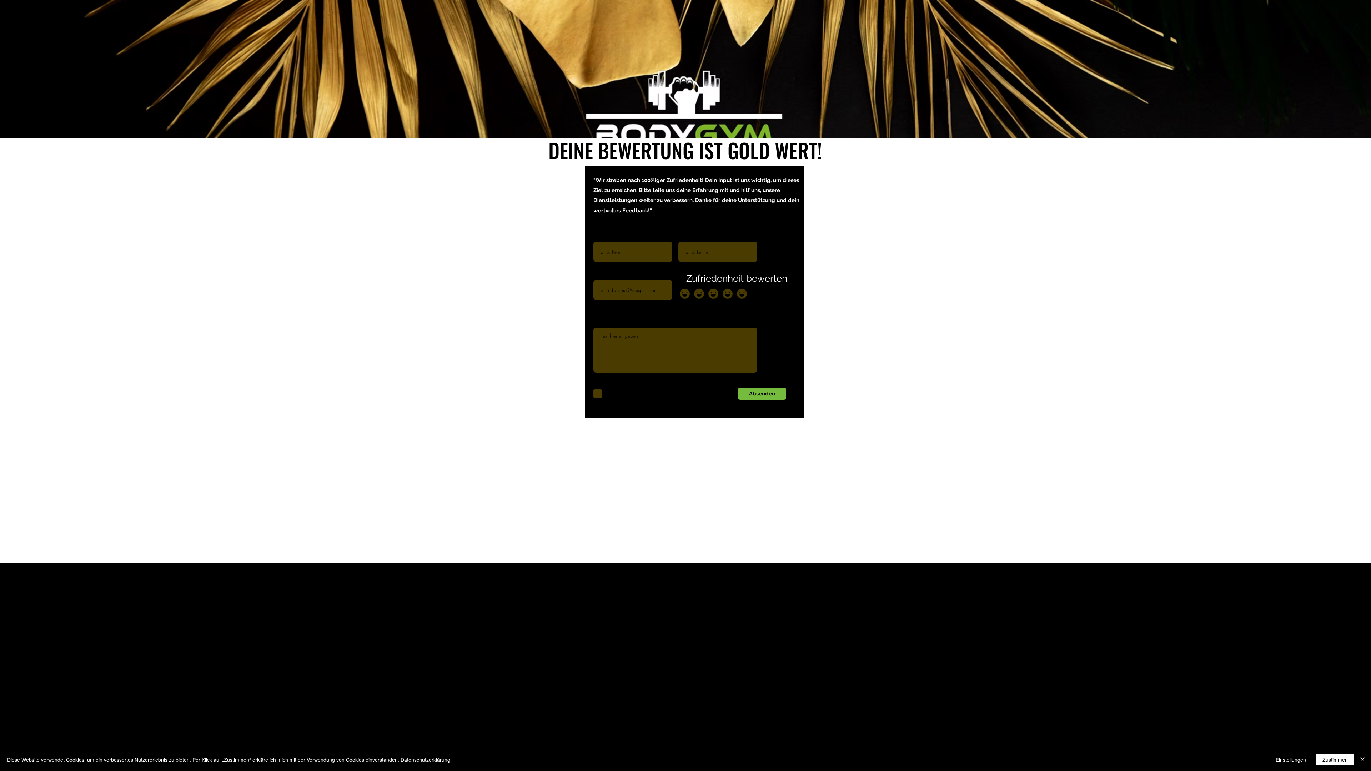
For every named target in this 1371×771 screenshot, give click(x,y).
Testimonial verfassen (616, 321)
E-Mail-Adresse (610, 274)
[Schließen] (1362, 759)
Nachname (691, 235)
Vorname (603, 235)
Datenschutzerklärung (425, 759)
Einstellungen (1291, 759)
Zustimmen (1335, 759)
